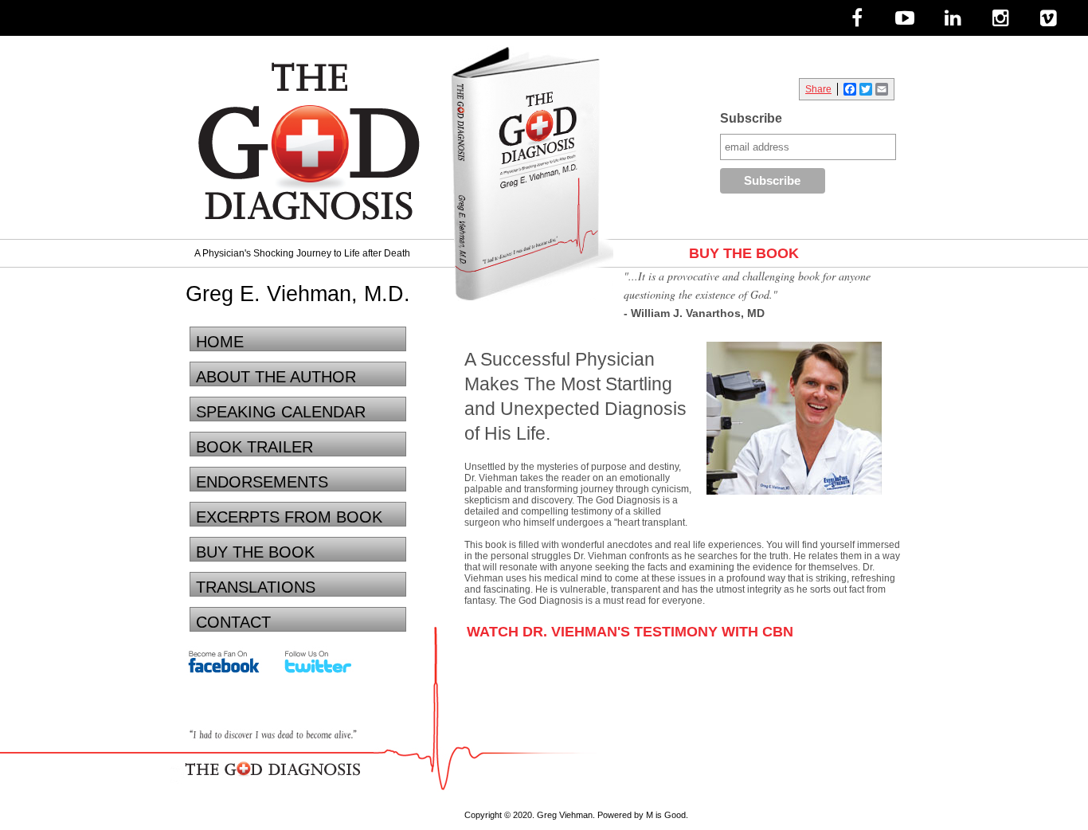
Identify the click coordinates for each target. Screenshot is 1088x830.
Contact (233, 622)
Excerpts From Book (289, 517)
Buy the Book (255, 552)
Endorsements (262, 482)
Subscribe (751, 118)
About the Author (276, 377)
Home (220, 341)
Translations (255, 587)
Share (818, 89)
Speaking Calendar (281, 412)
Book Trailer (254, 447)
